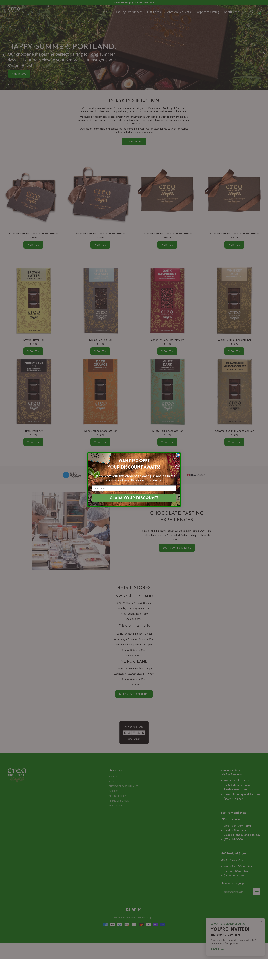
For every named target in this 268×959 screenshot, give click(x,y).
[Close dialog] (177, 455)
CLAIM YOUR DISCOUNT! (134, 498)
